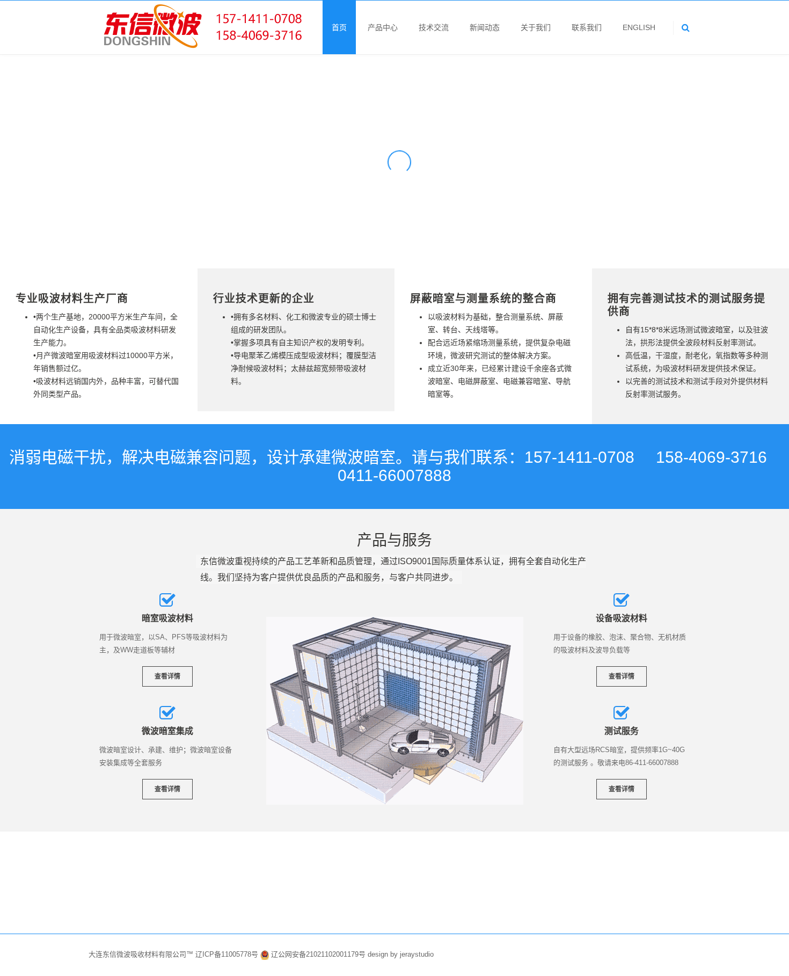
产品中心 (383, 27)
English (639, 27)
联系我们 (587, 27)
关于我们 (536, 27)
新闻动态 (485, 27)
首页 (339, 27)
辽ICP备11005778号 (227, 954)
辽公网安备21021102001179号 (318, 954)
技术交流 (434, 27)
